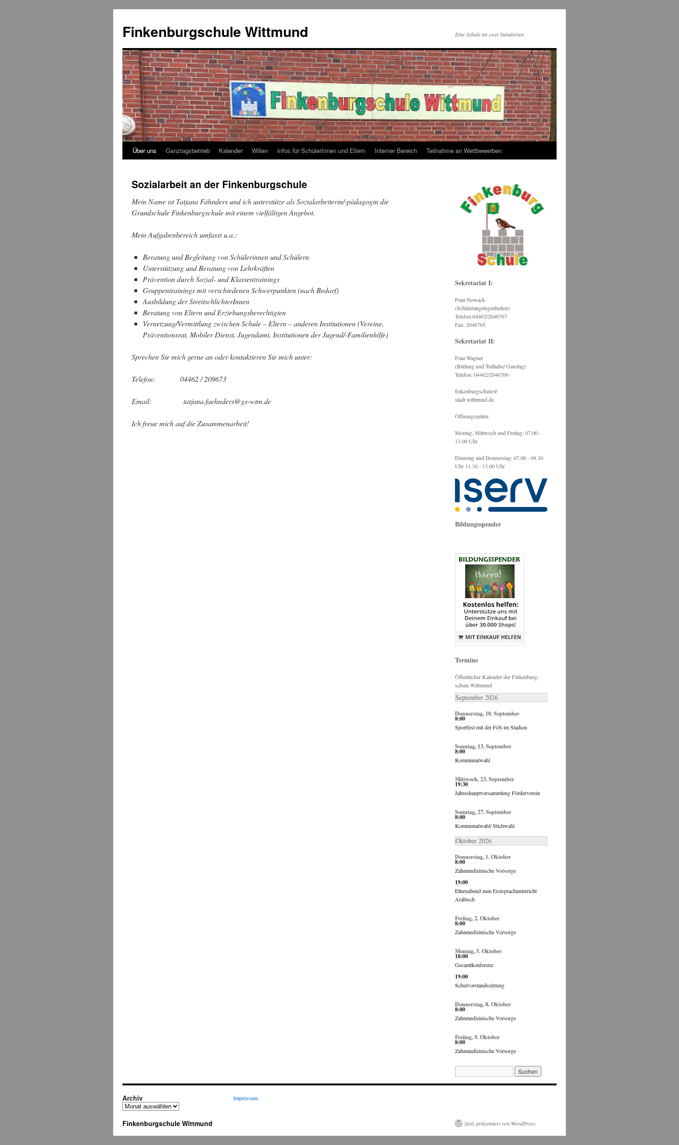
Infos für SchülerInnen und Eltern (321, 150)
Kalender (230, 150)
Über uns (145, 150)
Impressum (245, 1098)
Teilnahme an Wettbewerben (464, 150)
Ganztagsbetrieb (188, 150)
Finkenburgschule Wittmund (215, 31)
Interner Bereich (396, 150)
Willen (260, 150)
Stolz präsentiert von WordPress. (500, 1123)
